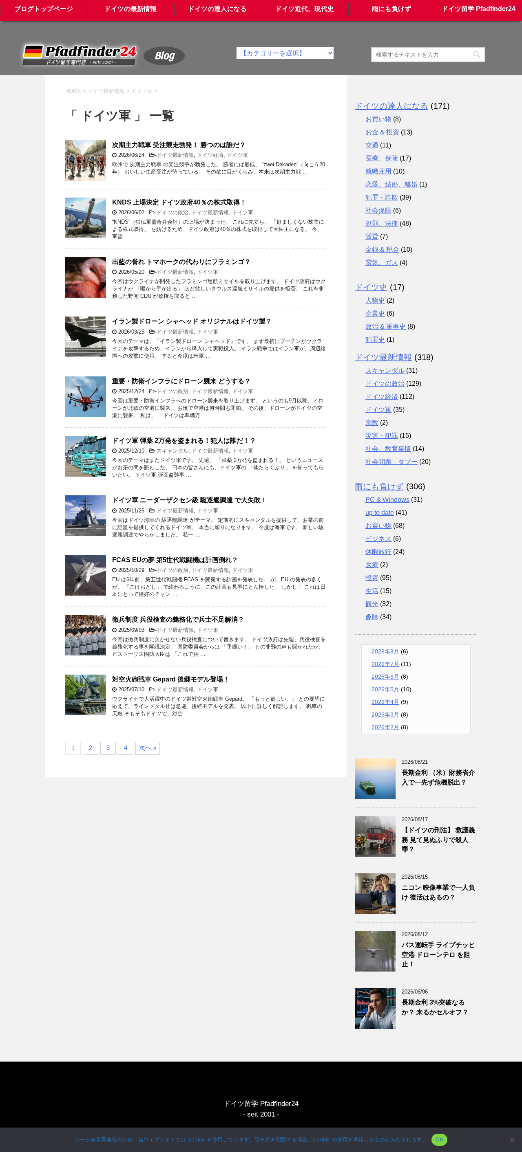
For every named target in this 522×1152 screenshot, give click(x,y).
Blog (164, 54)
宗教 (371, 422)
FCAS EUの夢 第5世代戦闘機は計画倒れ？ (175, 559)
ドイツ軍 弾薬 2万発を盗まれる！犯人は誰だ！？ (184, 440)
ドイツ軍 (237, 155)
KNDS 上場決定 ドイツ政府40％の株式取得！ (179, 202)
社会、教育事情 (388, 448)
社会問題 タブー (391, 461)
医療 (371, 564)
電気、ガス (381, 262)
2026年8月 (385, 651)
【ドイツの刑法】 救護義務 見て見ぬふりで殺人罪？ (438, 840)
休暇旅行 (378, 551)
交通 (371, 145)
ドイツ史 (371, 287)
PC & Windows (387, 499)
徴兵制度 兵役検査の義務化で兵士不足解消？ (178, 619)
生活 (371, 590)
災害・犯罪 (381, 435)
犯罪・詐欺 (381, 197)
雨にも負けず (391, 8)
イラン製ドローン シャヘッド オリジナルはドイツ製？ (192, 321)
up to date (379, 512)
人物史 (375, 300)
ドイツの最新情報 (130, 8)
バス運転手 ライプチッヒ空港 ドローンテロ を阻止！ (438, 954)
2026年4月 (385, 702)
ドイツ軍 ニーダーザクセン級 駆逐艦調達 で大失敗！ (189, 500)
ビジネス (378, 538)
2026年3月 (385, 714)
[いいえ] (512, 1140)
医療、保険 (381, 158)
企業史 (375, 313)
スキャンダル (172, 451)
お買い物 (378, 119)
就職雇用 (378, 171)
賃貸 (371, 236)
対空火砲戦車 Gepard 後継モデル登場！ (171, 679)
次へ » (147, 747)
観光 (371, 603)
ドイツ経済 (210, 155)
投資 (371, 577)
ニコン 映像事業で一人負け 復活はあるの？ (438, 892)
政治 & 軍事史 (385, 326)
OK (439, 1139)
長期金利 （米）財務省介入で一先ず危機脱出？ (438, 777)
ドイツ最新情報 (175, 155)
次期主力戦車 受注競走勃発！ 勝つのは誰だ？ (179, 144)
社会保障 (378, 210)
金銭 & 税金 (382, 249)
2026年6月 (385, 676)
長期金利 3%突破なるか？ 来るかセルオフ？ (435, 1007)
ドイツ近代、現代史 (304, 8)
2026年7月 (385, 664)
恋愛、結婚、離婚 (391, 184)
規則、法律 (381, 223)
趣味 (371, 616)
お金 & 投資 (382, 132)
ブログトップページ (43, 8)
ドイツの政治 (172, 212)
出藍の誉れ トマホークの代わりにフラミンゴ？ (181, 261)
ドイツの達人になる (217, 8)
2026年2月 (385, 727)
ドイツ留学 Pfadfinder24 (478, 8)
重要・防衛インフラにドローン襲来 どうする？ (181, 381)
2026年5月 (385, 689)
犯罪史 (375, 339)
